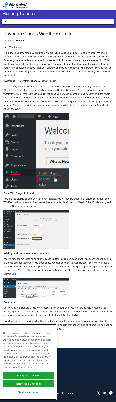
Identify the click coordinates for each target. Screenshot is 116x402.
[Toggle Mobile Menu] (111, 4)
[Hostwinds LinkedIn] (103, 393)
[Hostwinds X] (97, 393)
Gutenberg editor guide (14, 56)
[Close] (53, 328)
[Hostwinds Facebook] (109, 393)
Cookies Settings (28, 392)
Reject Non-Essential (28, 384)
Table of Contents (15, 40)
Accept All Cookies (28, 375)
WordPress (15, 47)
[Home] (15, 5)
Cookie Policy (25, 367)
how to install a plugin (91, 101)
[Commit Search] (6, 21)
